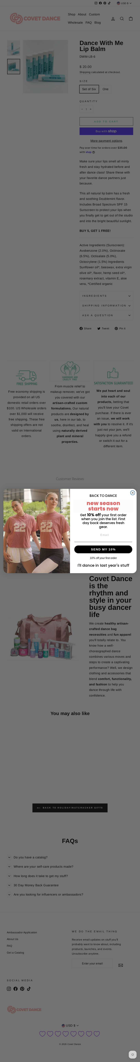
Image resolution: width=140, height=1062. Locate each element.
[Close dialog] (132, 493)
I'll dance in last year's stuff (103, 565)
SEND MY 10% (103, 549)
